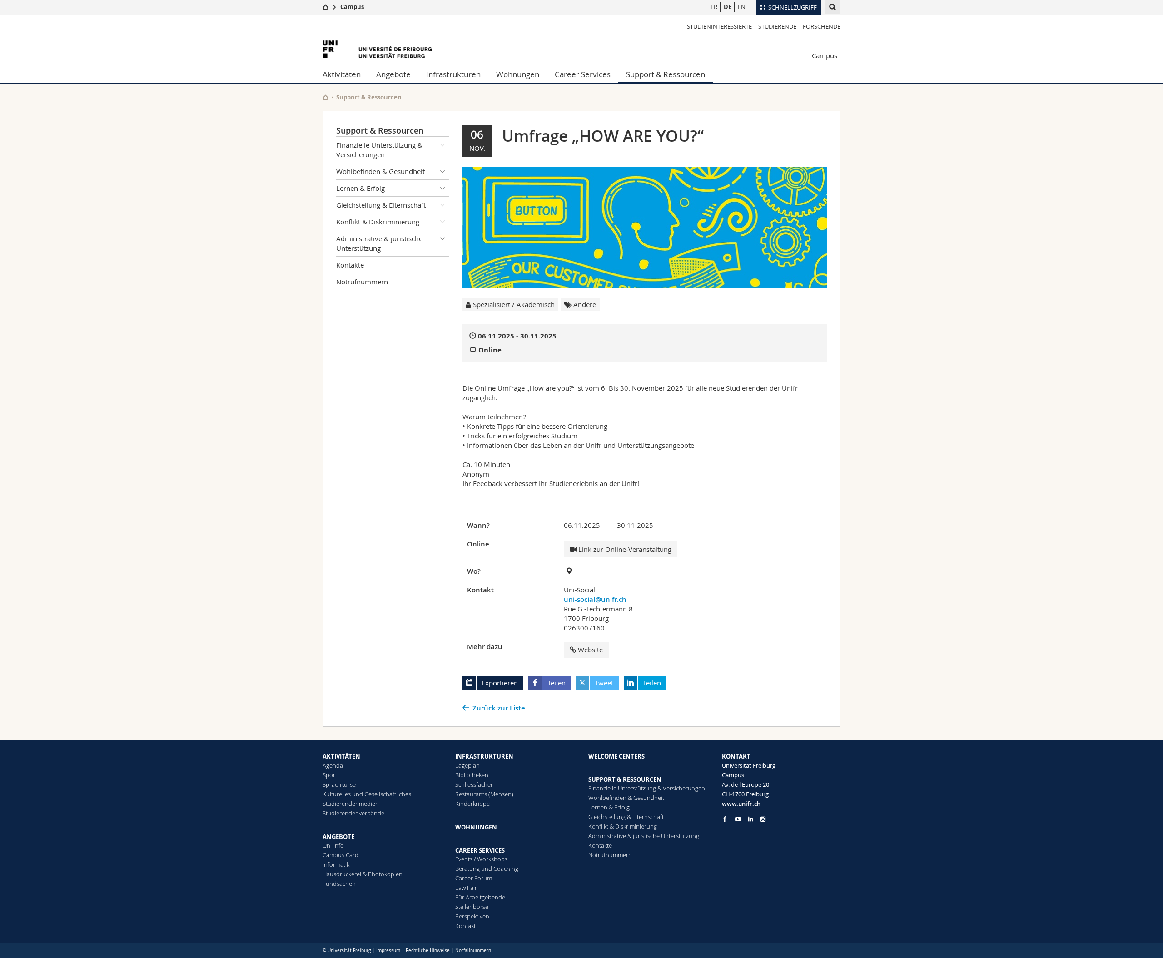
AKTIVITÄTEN (341, 756)
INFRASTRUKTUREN (484, 756)
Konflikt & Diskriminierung (377, 221)
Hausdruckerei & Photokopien (363, 874)
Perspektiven (472, 916)
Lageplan (467, 765)
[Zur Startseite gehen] (325, 7)
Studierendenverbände (353, 813)
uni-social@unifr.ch (595, 599)
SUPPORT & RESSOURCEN (624, 779)
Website (590, 649)
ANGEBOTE (338, 837)
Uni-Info (333, 845)
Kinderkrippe (472, 803)
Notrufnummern (362, 281)
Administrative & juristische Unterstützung (379, 243)
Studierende (777, 26)
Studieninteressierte (719, 26)
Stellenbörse (471, 907)
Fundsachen (339, 883)
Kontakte (350, 264)
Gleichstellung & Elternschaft (381, 204)
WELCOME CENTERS (616, 756)
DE (727, 7)
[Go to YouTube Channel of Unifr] (738, 819)
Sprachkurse (339, 784)
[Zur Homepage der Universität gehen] (377, 49)
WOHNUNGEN (476, 827)
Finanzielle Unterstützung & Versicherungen (379, 149)
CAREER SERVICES (480, 850)
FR (714, 7)
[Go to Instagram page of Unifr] (762, 819)
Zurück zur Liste (498, 708)
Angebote (393, 74)
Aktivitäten (342, 74)
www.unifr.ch (741, 803)
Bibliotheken (471, 775)
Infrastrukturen (453, 74)
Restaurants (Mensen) (484, 794)
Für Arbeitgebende (480, 897)
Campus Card (340, 855)
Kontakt (465, 926)
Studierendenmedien (351, 803)
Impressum (388, 950)
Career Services (583, 74)
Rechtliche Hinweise (428, 950)
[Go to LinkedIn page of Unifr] (750, 819)
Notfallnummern (473, 950)
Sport (330, 775)
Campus (352, 7)
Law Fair (466, 888)
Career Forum (473, 878)
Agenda (333, 765)
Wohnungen (517, 74)
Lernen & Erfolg (360, 188)
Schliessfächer (474, 784)
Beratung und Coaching (486, 868)
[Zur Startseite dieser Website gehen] (325, 97)
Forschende (821, 26)
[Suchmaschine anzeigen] (832, 7)
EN (742, 7)
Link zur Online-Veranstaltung (624, 549)
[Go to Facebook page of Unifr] (725, 819)
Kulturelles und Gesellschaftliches (367, 794)
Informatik (336, 864)
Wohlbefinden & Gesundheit (380, 171)
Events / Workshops (481, 859)
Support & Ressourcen (665, 74)
